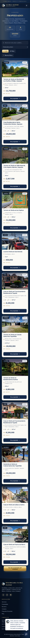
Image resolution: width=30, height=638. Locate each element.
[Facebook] (10, 594)
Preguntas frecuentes (7, 611)
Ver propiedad (14, 98)
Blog (3, 613)
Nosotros (4, 606)
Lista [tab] (6, 51)
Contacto (4, 609)
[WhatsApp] (3, 594)
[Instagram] (7, 594)
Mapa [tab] (12, 51)
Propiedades (5, 604)
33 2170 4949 (5, 624)
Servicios (4, 602)
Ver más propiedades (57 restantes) (15, 568)
